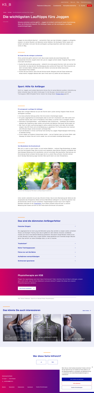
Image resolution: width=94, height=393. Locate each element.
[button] (41, 362)
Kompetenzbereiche (69, 5)
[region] (77, 378)
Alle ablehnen (76, 383)
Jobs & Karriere (64, 2)
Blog (78, 2)
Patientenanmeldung (86, 2)
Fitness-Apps (60, 94)
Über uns (72, 2)
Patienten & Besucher (44, 5)
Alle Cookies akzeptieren (76, 379)
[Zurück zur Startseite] (6, 4)
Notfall (89, 5)
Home (4, 12)
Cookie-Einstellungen (76, 387)
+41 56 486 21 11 (8, 381)
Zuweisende (57, 5)
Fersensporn (37, 203)
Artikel (9, 12)
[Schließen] (92, 367)
